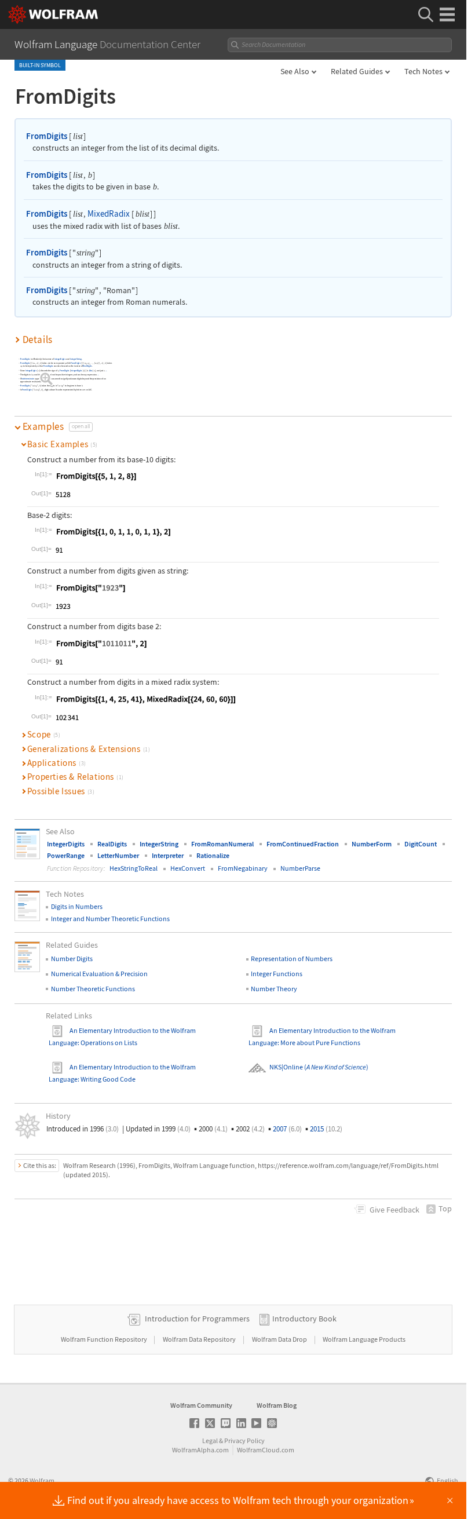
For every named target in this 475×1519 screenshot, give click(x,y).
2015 (326, 1129)
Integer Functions (276, 973)
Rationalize (212, 855)
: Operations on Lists (107, 1042)
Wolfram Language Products (364, 1339)
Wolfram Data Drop (280, 1339)
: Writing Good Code (107, 1079)
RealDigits (87, 366)
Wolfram (42, 1480)
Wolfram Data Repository (200, 1339)
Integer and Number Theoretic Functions (110, 918)
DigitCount (420, 843)
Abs (91, 370)
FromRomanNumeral (222, 843)
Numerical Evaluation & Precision (99, 973)
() (335, 1066)
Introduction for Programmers (197, 1318)
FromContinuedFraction (302, 843)
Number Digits (72, 958)
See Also (294, 71)
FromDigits (46, 135)
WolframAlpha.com (200, 1449)
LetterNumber (118, 855)
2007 (287, 1129)
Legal (210, 1440)
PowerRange (66, 855)
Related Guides (357, 71)
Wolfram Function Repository (104, 1339)
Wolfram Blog (277, 1405)
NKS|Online (286, 1066)
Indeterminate (28, 379)
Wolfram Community (201, 1405)
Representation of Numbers (291, 958)
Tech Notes (423, 71)
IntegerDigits (60, 359)
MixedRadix (108, 213)
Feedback (394, 1209)
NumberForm (372, 843)
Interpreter (168, 855)
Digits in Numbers (77, 906)
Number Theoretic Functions (93, 988)
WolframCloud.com (265, 1449)
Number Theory (274, 988)
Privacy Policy (244, 1440)
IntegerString (76, 359)
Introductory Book (304, 1318)
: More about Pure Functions (318, 1042)
